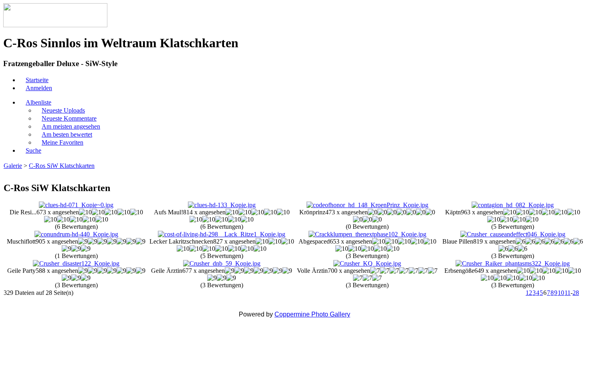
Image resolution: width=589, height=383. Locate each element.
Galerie (13, 165)
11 (568, 292)
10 (561, 292)
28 (576, 292)
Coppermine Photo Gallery (312, 314)
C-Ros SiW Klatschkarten (62, 165)
